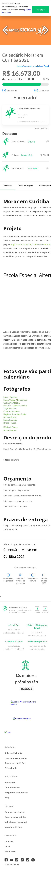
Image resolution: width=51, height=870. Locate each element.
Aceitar (40, 9)
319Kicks (44, 90)
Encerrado (12, 90)
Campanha (7, 185)
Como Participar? (25, 185)
